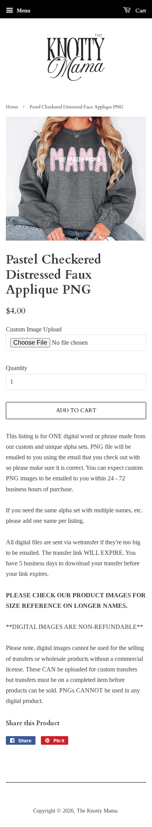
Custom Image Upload (34, 329)
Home (12, 107)
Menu (22, 11)
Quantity (16, 368)
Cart (140, 10)
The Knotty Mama (97, 811)
